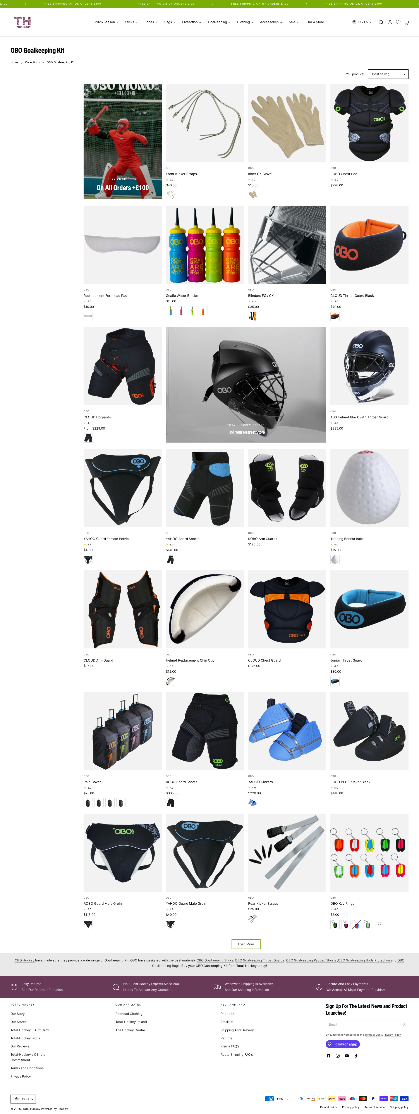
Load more (246, 944)
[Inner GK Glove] (287, 123)
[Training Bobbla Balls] (369, 488)
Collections (32, 62)
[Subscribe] (403, 1024)
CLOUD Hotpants (97, 417)
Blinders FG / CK (261, 296)
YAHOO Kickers (260, 782)
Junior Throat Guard (346, 660)
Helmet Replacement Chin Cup (190, 660)
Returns (226, 1038)
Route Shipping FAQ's (237, 1054)
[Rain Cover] (123, 731)
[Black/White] (170, 681)
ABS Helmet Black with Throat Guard (359, 417)
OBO (169, 168)
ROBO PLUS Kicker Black (350, 782)
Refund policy (328, 1107)
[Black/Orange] (335, 316)
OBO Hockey (25, 960)
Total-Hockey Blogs (25, 1038)
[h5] (246, 384)
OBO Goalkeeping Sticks (215, 960)
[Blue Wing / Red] (356, 924)
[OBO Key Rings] (369, 853)
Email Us (227, 1022)
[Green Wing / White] (367, 924)
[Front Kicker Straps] (205, 123)
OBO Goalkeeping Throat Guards (259, 960)
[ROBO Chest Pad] (369, 123)
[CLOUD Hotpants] (123, 366)
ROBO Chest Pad (343, 174)
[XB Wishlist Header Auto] (398, 22)
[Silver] (170, 194)
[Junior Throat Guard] (369, 609)
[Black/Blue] (88, 802)
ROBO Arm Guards (262, 539)
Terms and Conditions (27, 1068)
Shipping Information (253, 990)
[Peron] (252, 802)
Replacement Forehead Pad (105, 296)
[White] (252, 194)
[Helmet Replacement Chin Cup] (205, 609)
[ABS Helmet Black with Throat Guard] (369, 366)
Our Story (17, 1014)
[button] (381, 22)
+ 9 (379, 924)
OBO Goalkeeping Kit (61, 62)
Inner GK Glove (260, 174)
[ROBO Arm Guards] (287, 488)
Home (14, 62)
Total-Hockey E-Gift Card (29, 1030)
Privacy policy (350, 1107)
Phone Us (228, 1014)
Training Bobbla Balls (347, 539)
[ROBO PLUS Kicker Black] (369, 731)
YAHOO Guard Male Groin (186, 903)
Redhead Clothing (129, 1014)
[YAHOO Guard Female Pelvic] (123, 488)
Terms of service (375, 1107)
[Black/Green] (99, 802)
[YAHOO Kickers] (287, 731)
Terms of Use (373, 1034)
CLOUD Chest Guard (264, 660)
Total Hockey (31, 1109)
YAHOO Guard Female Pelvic (106, 539)
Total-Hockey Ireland (131, 1022)
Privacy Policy (20, 1076)
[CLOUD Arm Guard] (123, 609)
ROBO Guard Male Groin (103, 903)
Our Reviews (19, 1046)
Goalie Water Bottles (182, 296)
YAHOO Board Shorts (182, 539)
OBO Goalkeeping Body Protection (364, 960)
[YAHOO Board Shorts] (205, 488)
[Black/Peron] (88, 559)
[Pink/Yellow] (181, 310)
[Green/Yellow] (192, 310)
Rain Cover (92, 782)
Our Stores (18, 1022)
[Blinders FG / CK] (287, 245)
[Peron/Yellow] (170, 310)
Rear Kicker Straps (263, 903)
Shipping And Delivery (237, 1030)
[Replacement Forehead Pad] (123, 245)
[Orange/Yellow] (203, 310)
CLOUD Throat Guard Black (352, 296)
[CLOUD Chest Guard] (287, 609)
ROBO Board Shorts (181, 782)
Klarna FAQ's (230, 1046)
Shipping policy (399, 1107)
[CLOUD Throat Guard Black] (369, 245)
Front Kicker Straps (181, 174)
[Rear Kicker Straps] (287, 853)
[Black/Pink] (120, 802)
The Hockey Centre (130, 1030)
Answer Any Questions (156, 990)
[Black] (252, 316)
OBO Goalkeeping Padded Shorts (311, 960)
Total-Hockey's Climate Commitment (27, 1057)
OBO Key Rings (342, 903)
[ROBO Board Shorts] (205, 731)
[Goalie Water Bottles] (205, 245)
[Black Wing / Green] (335, 924)
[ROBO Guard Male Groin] (123, 853)
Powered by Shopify (54, 1109)
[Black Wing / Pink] (345, 924)
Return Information (49, 990)
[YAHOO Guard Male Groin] (205, 853)
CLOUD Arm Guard (98, 660)
